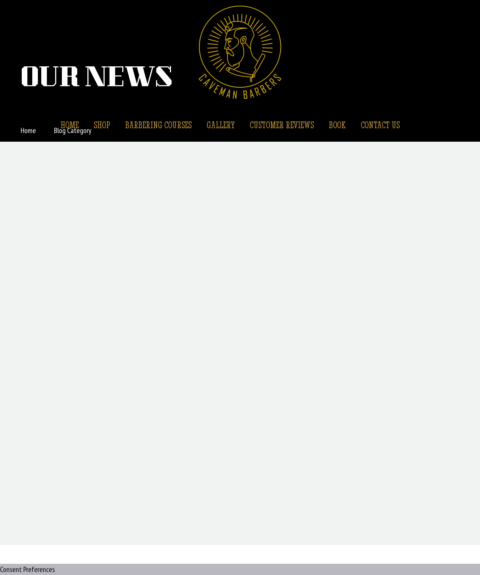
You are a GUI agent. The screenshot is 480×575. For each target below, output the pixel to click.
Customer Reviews (282, 125)
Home (69, 125)
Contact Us (380, 125)
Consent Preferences (27, 569)
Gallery (221, 125)
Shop (102, 125)
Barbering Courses (158, 125)
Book (337, 125)
